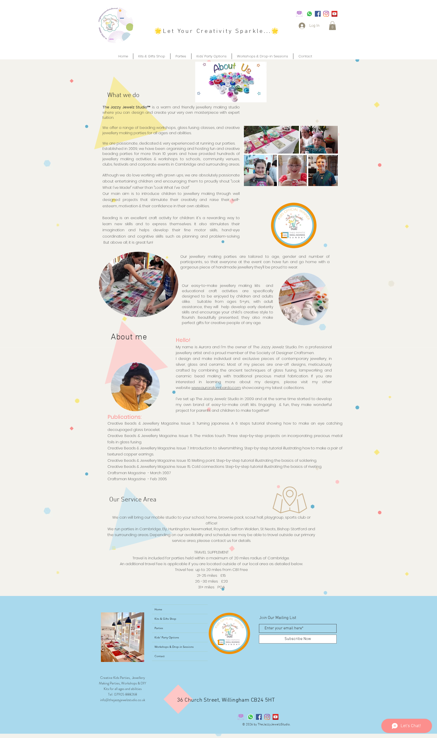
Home (158, 609)
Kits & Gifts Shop (165, 618)
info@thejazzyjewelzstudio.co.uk (122, 699)
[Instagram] (326, 14)
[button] (332, 25)
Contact (160, 656)
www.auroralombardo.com (216, 387)
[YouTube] (334, 14)
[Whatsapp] (309, 14)
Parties (159, 628)
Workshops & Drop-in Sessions (174, 647)
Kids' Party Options (167, 637)
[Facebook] (318, 14)
